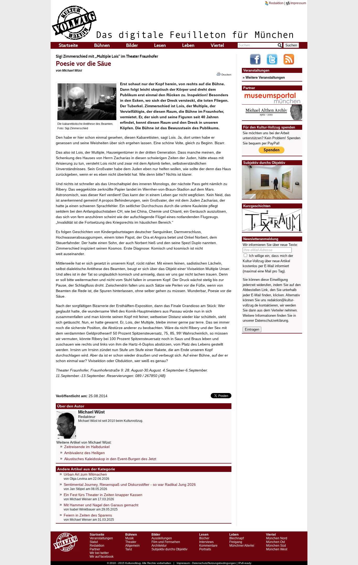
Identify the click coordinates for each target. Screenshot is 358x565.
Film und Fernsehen (165, 542)
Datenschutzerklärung (271, 320)
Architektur (159, 545)
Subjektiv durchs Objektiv (169, 549)
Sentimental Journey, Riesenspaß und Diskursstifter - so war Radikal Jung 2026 (130, 484)
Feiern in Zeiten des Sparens (88, 515)
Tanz (128, 549)
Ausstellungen (161, 538)
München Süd (276, 545)
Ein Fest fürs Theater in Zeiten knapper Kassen (103, 495)
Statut (94, 542)
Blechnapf (236, 538)
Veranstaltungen (101, 538)
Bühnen (102, 45)
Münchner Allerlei (241, 545)
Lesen (160, 45)
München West (276, 549)
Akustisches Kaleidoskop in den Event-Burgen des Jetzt (110, 459)
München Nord (276, 538)
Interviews (206, 542)
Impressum (298, 3)
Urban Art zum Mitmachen (85, 474)
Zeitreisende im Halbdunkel (87, 447)
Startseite (68, 45)
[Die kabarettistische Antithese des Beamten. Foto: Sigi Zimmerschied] (86, 119)
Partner (95, 549)
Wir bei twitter (99, 553)
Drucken (226, 74)
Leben (188, 45)
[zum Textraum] (272, 228)
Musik (129, 538)
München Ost (275, 542)
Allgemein (132, 545)
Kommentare (208, 545)
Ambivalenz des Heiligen (84, 453)
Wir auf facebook (101, 556)
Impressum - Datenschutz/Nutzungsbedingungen (206, 563)
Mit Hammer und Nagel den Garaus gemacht (101, 505)
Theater (130, 542)
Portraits (205, 549)
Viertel (217, 45)
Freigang (235, 542)
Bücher (204, 538)
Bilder (132, 45)
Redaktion (276, 3)
